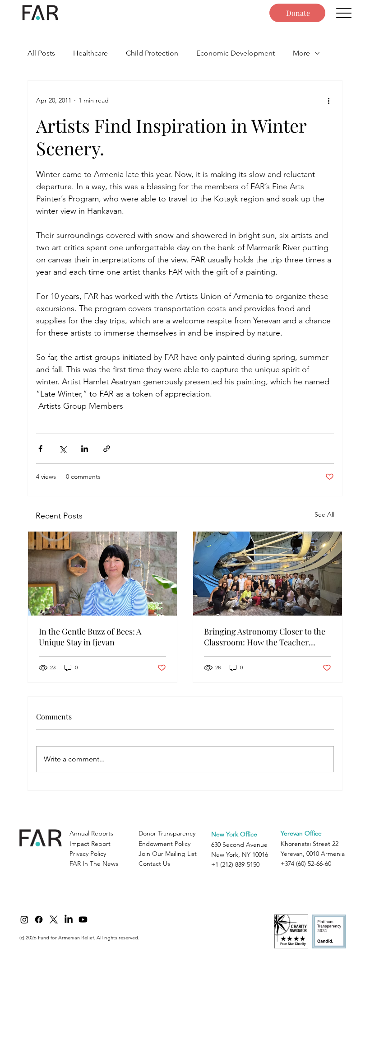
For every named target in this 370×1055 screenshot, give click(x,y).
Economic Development (235, 53)
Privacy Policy (87, 854)
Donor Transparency (167, 833)
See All (324, 514)
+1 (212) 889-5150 (235, 864)
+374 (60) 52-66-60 (306, 863)
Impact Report (90, 844)
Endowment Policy (164, 844)
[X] (54, 919)
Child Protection (152, 53)
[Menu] (344, 13)
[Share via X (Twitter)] (62, 448)
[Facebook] (39, 919)
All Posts (41, 53)
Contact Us (154, 863)
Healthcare (90, 53)
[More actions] (328, 100)
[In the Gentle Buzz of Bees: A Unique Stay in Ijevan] (102, 574)
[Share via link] (106, 448)
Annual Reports (91, 833)
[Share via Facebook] (40, 448)
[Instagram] (24, 919)
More (301, 53)
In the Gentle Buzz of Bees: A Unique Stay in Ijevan (90, 637)
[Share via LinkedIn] (84, 448)
